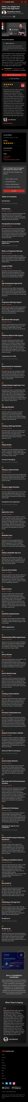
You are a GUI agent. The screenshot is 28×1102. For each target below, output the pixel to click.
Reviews (4, 1068)
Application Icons (7, 512)
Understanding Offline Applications (13, 637)
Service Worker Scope (9, 673)
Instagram (14, 1083)
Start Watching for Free (14, 75)
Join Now (14, 191)
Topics (3, 1062)
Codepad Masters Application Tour (13, 385)
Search (22, 2)
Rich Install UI (6, 883)
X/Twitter (3, 1083)
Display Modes (6, 445)
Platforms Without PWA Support (12, 335)
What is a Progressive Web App (12, 251)
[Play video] (14, 29)
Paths (3, 1054)
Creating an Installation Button (12, 860)
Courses (4, 1057)
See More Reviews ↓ (8, 123)
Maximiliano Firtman (14, 12)
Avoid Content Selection (10, 761)
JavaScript (6, 158)
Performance (7, 156)
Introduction (6, 209)
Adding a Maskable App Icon (11, 553)
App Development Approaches (12, 283)
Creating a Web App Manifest (11, 426)
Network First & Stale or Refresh (12, 733)
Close (25, 2)
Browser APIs (7, 150)
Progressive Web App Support (12, 302)
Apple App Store (6, 1087)
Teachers (4, 1065)
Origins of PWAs (7, 266)
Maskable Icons (7, 535)
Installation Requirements (10, 614)
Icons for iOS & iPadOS (9, 570)
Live (3, 1060)
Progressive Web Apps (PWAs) (11, 159)
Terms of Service (15, 1096)
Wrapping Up (6, 928)
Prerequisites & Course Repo (11, 224)
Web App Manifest (8, 407)
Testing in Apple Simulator (10, 487)
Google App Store (16, 1087)
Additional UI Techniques (10, 808)
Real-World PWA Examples (10, 319)
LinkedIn (6, 1083)
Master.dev (8, 2)
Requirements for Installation (11, 366)
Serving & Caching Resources (11, 712)
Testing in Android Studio (10, 470)
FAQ (3, 1073)
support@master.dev (11, 1091)
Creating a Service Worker (10, 694)
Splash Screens (6, 589)
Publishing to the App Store (11, 902)
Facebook (10, 1083)
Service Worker (7, 654)
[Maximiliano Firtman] (4, 12)
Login (3, 1076)
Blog (3, 1070)
